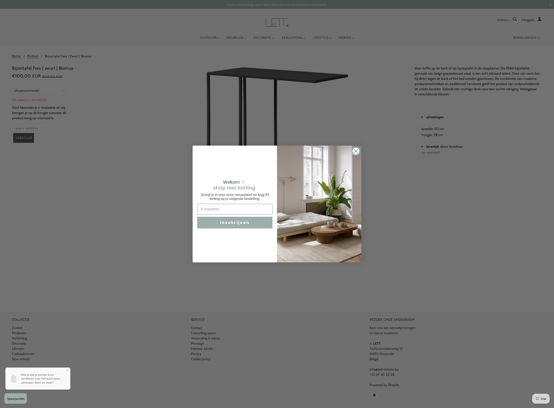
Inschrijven (235, 222)
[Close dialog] (356, 151)
